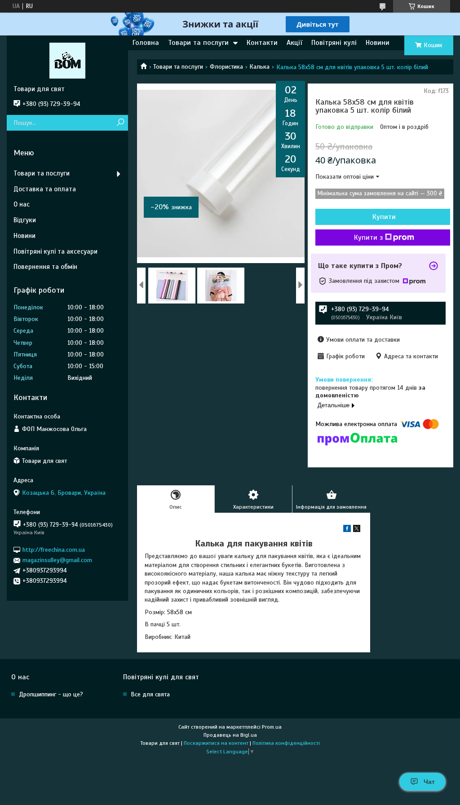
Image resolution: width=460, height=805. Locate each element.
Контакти (262, 42)
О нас (21, 204)
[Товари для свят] (67, 60)
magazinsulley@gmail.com (57, 560)
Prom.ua (272, 727)
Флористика (226, 66)
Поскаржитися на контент (216, 743)
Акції (294, 42)
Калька (259, 66)
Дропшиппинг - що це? (51, 694)
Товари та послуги (198, 42)
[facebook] (347, 530)
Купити (384, 216)
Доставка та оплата (44, 189)
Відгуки (24, 220)
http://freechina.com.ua (53, 550)
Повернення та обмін (45, 267)
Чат (429, 781)
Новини (377, 42)
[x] (356, 530)
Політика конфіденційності (286, 743)
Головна (146, 42)
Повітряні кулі (334, 42)
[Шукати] (120, 123)
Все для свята (150, 694)
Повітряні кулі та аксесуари (55, 251)
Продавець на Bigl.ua (230, 735)
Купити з (368, 237)
